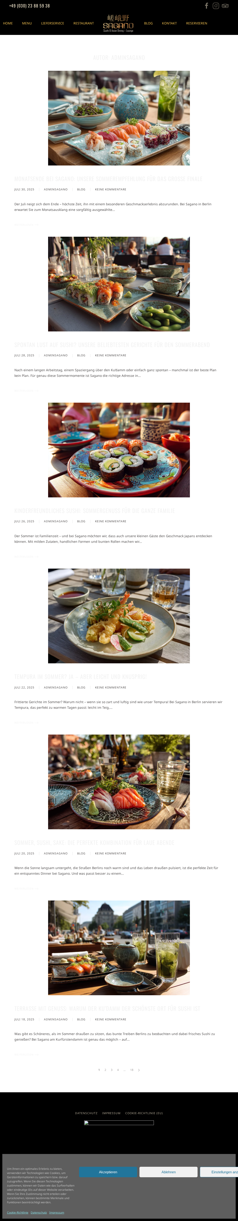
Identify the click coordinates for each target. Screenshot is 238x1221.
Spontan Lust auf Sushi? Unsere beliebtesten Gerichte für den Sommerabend (112, 344)
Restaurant (83, 23)
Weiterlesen (23, 224)
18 (131, 1070)
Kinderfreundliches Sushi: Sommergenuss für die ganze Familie (94, 510)
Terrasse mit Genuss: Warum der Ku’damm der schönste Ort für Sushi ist (107, 1008)
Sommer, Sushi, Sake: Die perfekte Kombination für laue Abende (94, 842)
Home (8, 23)
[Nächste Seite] (139, 1070)
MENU (27, 23)
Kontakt (169, 23)
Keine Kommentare (110, 189)
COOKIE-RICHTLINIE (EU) (144, 1113)
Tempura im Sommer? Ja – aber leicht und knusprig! (80, 676)
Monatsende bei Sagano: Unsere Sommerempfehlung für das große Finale (108, 178)
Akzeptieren (108, 1172)
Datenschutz (39, 1212)
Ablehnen (169, 1172)
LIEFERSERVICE (52, 23)
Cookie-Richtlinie (17, 1212)
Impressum (56, 1212)
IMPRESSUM (111, 1113)
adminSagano (56, 189)
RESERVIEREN (196, 23)
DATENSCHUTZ (86, 1113)
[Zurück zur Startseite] (119, 23)
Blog (148, 23)
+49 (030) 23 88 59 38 (29, 6)
